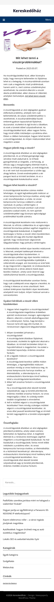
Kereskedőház (27, 10)
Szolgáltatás (8, 561)
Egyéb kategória (10, 554)
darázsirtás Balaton (10, 583)
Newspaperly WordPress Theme (33, 596)
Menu (48, 19)
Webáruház (8, 567)
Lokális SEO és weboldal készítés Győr (21, 539)
